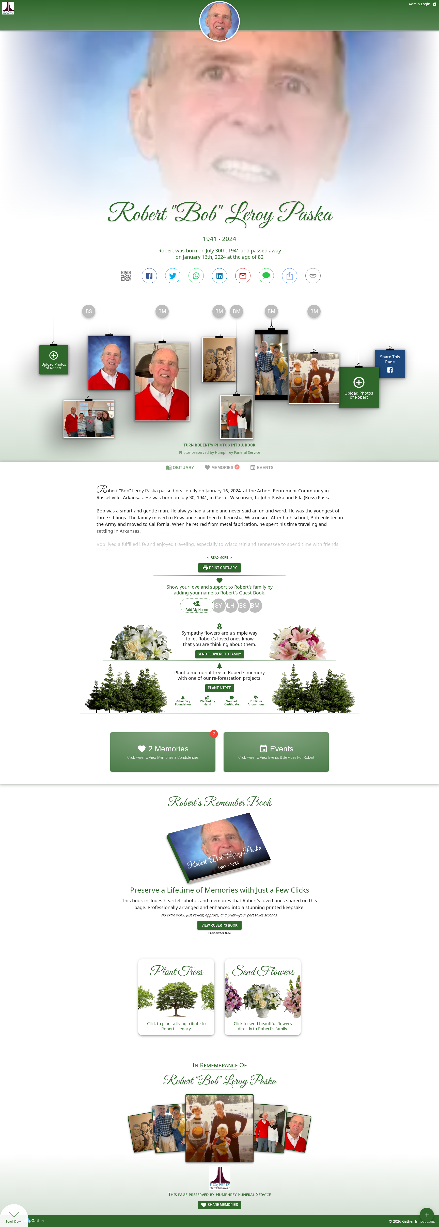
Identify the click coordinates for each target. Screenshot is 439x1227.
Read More (219, 557)
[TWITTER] (172, 275)
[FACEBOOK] (149, 275)
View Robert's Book (219, 925)
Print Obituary (222, 568)
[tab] (180, 467)
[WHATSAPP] (196, 275)
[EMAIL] (242, 275)
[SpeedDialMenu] (427, 1215)
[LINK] (313, 275)
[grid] (219, 381)
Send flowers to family (219, 654)
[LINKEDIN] (219, 275)
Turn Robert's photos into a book (220, 445)
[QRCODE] (126, 275)
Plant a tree (219, 688)
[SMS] (266, 275)
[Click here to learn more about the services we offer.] (219, 1178)
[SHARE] (289, 275)
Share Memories (222, 1205)
